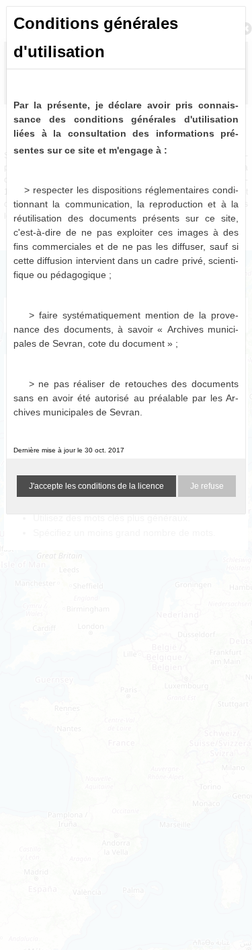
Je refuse (207, 486)
